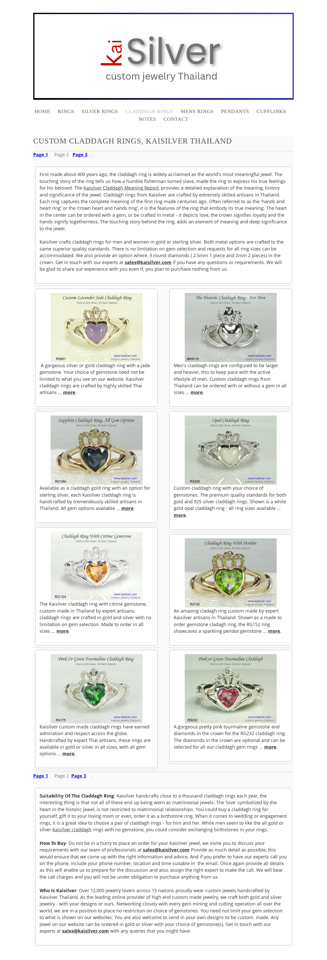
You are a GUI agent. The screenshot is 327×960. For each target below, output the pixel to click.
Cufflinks (271, 111)
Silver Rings (99, 111)
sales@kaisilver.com (148, 262)
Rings (66, 111)
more (69, 392)
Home (42, 111)
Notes (147, 119)
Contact (176, 119)
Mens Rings (197, 111)
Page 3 (80, 154)
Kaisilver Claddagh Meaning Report (121, 188)
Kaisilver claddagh (71, 829)
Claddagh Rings (149, 111)
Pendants (235, 111)
